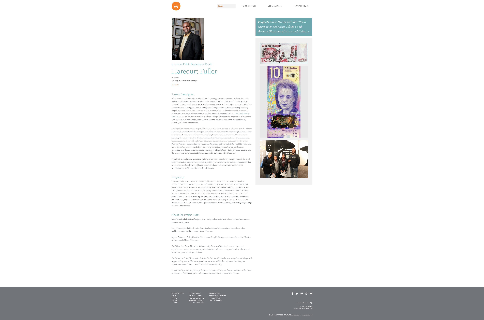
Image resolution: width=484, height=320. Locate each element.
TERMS (309, 307)
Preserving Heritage (217, 296)
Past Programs (215, 300)
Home (174, 296)
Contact (175, 302)
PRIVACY (303, 307)
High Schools (215, 298)
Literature (275, 6)
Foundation (249, 6)
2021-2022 (177, 64)
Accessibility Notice (302, 303)
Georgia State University (184, 80)
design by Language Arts (303, 315)
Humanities (301, 6)
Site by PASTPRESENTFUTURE (280, 315)
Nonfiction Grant (196, 298)
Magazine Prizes (195, 300)
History (175, 78)
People (174, 298)
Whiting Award (195, 296)
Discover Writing (196, 302)
